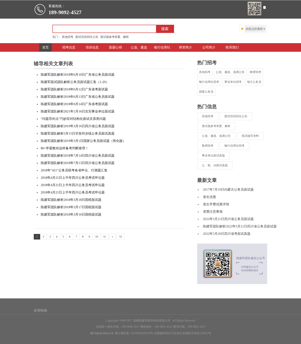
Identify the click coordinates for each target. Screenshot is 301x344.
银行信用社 (162, 47)
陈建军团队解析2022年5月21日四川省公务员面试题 (240, 226)
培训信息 (92, 47)
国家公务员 (206, 91)
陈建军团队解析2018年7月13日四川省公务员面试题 (77, 163)
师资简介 (185, 47)
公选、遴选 (139, 47)
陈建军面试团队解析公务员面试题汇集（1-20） (75, 82)
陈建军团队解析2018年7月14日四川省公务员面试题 (77, 155)
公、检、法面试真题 (215, 165)
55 (120, 236)
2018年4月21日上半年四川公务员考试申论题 (73, 177)
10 (96, 236)
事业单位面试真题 (213, 155)
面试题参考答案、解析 (216, 126)
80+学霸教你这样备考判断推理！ (64, 148)
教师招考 (255, 72)
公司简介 (208, 47)
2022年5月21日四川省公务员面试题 (228, 219)
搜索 (165, 29)
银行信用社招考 (209, 81)
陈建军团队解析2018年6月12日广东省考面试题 (74, 89)
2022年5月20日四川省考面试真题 (226, 233)
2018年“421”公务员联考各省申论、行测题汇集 (74, 170)
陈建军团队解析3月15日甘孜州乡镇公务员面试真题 (77, 133)
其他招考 (204, 72)
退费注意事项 (213, 211)
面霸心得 (115, 47)
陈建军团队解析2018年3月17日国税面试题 (71, 207)
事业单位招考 (233, 81)
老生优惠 (209, 197)
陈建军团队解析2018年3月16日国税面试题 (71, 214)
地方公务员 (254, 81)
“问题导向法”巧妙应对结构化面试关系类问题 (73, 118)
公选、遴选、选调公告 (230, 72)
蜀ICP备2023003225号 (102, 333)
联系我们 (232, 47)
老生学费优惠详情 (216, 204)
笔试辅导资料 (250, 135)
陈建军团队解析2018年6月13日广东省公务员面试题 (77, 96)
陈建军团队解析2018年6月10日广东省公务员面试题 (77, 74)
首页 (45, 47)
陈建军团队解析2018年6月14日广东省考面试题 (74, 104)
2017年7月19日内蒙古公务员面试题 (228, 189)
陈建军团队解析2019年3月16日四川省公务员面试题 (77, 126)
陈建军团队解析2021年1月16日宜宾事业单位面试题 (77, 111)
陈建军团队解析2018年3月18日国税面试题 (71, 199)
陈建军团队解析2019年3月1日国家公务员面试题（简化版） (83, 141)
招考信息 (68, 47)
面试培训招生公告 (235, 116)
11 (104, 236)
